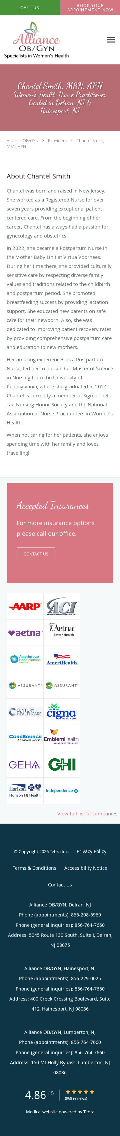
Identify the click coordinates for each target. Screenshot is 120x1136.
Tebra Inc (59, 851)
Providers (57, 140)
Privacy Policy (91, 851)
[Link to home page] (47, 39)
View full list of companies (87, 813)
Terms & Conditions (34, 868)
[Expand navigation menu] (111, 40)
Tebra (88, 1112)
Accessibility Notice (85, 868)
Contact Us (36, 553)
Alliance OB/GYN (22, 140)
